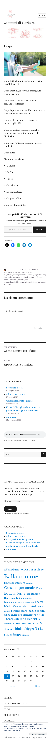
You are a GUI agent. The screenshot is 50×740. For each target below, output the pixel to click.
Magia (36, 275)
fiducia (9, 275)
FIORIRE (8, 698)
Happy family (11, 598)
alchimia (13, 280)
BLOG (7, 709)
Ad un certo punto (15, 394)
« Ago (12, 686)
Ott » (37, 686)
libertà (30, 275)
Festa (39, 588)
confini (29, 583)
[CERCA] (43, 454)
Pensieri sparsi (19, 611)
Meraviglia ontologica (27, 606)
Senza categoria (16, 618)
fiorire (15, 275)
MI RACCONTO (12, 715)
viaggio (25, 635)
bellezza (21, 280)
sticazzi (18, 277)
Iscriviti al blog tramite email (24, 482)
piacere (38, 282)
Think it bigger (28, 277)
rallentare (16, 615)
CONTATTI (9, 721)
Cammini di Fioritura (19, 22)
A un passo (11, 417)
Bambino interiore (14, 583)
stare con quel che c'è (27, 623)
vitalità (8, 285)
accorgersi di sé (21, 272)
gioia (32, 282)
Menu (42, 16)
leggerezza (28, 602)
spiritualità (33, 619)
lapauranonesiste (13, 602)
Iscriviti (39, 229)
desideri (17, 282)
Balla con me (21, 576)
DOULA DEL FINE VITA (15, 703)
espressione (25, 282)
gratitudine (23, 275)
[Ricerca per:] (22, 454)
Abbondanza (9, 272)
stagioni (8, 624)
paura (7, 611)
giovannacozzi (13, 270)
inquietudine (26, 598)
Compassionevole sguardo (19, 401)
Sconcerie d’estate (15, 388)
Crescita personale (19, 588)
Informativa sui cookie (12, 730)
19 (7, 676)
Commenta (37, 328)
